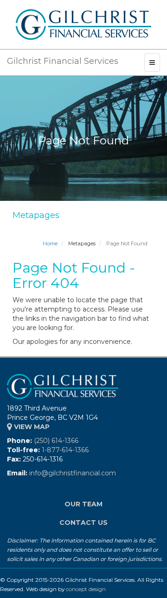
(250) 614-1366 (56, 440)
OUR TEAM (83, 504)
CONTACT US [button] (83, 522)
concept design (86, 589)
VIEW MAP (31, 427)
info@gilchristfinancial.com (72, 473)
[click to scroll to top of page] (154, 585)
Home (50, 243)
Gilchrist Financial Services (62, 61)
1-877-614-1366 (65, 450)
